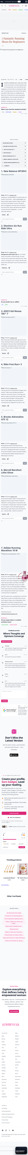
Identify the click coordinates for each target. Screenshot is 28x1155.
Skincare (4, 1085)
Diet (3, 1047)
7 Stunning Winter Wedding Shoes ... (14, 919)
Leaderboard (5, 847)
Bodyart (17, 1039)
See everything (5, 885)
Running (4, 1082)
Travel (9, 9)
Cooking (19, 112)
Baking (16, 1036)
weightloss (5, 33)
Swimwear (17, 1088)
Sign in (8, 822)
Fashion (3, 1050)
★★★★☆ (23, 33)
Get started (21, 847)
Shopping (14, 112)
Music (16, 1073)
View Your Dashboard (15, 817)
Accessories (4, 1033)
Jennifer (4, 79)
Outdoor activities (13, 624)
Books (3, 1041)
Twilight (4, 1094)
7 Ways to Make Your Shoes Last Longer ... (14, 922)
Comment (4, 701)
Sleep (16, 1085)
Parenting (4, 1079)
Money (16, 1070)
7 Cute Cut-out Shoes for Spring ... (14, 941)
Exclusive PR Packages (7, 1117)
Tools (16, 1096)
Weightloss (21, 9)
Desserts (17, 1044)
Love (16, 1067)
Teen (3, 1091)
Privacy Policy (5, 1120)
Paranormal (18, 1076)
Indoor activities (5, 624)
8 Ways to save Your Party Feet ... (14, 932)
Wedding (17, 1094)
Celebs (16, 1041)
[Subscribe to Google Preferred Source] (9, 710)
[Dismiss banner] (25, 706)
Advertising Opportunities (8, 1114)
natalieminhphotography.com (9, 614)
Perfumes (17, 1079)
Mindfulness (4, 9)
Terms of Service (6, 1122)
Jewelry (17, 1065)
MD (16, 79)
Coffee (6, 304)
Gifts (3, 1059)
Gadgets (4, 1056)
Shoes (16, 1082)
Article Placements (6, 1111)
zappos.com (13, 195)
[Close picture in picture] (16, 1148)
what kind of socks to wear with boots (14, 938)
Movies (3, 1073)
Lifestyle (4, 1067)
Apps (16, 1033)
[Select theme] (22, 5)
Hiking (3, 112)
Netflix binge (8, 112)
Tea (2, 304)
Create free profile (14, 813)
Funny (16, 1053)
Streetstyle (14, 9)
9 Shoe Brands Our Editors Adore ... (14, 935)
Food (3, 1053)
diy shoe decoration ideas (14, 913)
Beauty (3, 1039)
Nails (3, 1076)
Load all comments (6, 641)
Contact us (4, 1105)
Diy (16, 1047)
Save (21, 79)
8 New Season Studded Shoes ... (14, 926)
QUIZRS (26, 113)
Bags (3, 1036)
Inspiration (17, 1062)
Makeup (4, 1070)
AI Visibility (4, 1108)
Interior (3, 1065)
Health (3, 1062)
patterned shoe (14, 929)
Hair (16, 1059)
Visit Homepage (14, 1011)
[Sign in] (26, 6)
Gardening (17, 1056)
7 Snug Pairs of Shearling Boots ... (14, 916)
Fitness (17, 1050)
